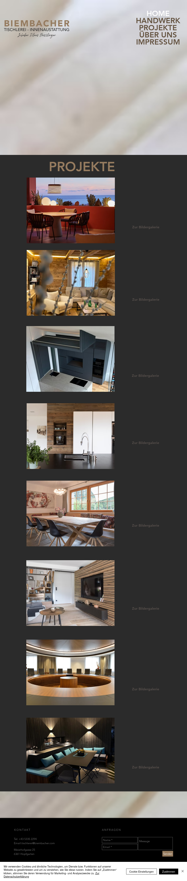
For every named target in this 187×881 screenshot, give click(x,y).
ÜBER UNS (158, 34)
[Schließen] (182, 871)
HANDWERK (158, 20)
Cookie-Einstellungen (141, 871)
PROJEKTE (158, 27)
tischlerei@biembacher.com (38, 843)
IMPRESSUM (158, 41)
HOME (158, 13)
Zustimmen (168, 871)
